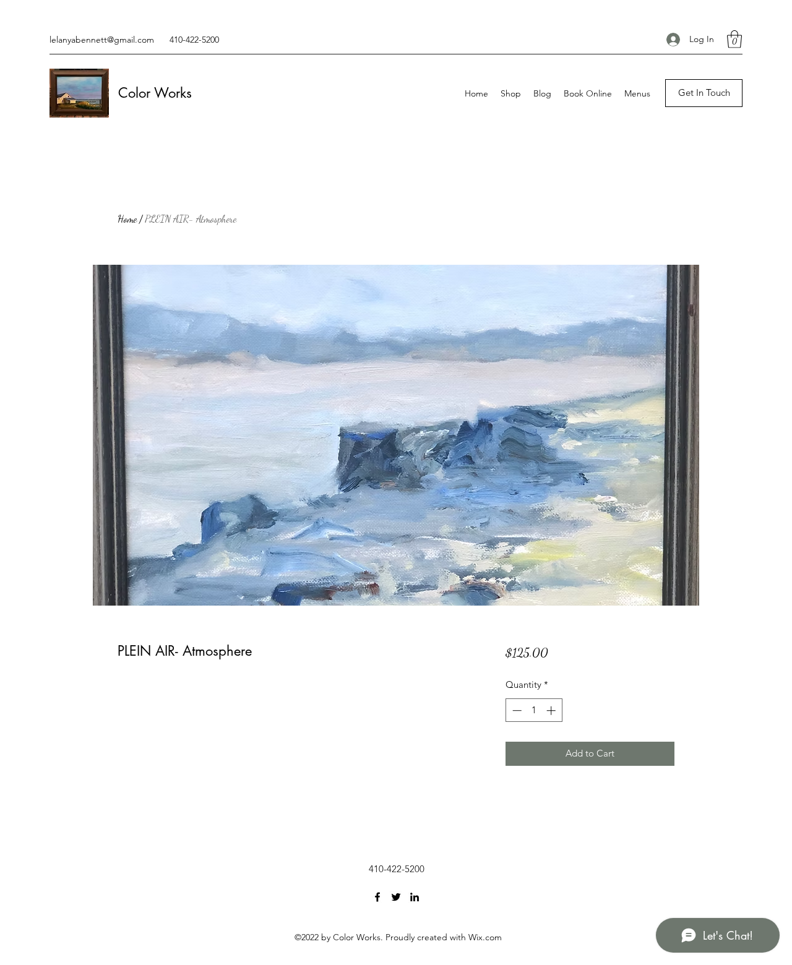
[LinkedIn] (414, 897)
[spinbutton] (533, 710)
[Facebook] (377, 897)
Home (127, 219)
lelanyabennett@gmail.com (102, 39)
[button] (734, 39)
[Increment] (552, 710)
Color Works (155, 92)
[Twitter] (396, 897)
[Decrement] (515, 710)
